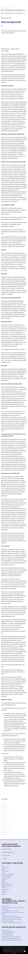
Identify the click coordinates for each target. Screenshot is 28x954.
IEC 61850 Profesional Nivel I (8, 931)
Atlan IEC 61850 (5, 871)
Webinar (3, 810)
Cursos (2, 804)
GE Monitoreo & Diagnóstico (8, 874)
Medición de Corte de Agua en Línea (9, 916)
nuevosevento (4, 818)
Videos (2, 834)
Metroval (4, 887)
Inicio (2, 13)
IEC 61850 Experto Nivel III (7, 935)
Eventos (3, 802)
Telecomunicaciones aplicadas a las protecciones (12, 940)
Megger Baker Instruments (7, 884)
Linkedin (5, 858)
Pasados (3, 820)
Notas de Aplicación (18, 13)
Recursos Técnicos (8, 13)
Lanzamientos (4, 816)
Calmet (3, 872)
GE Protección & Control (7, 876)
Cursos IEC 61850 (5, 930)
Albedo (3, 869)
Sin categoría (4, 832)
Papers (2, 830)
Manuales (3, 826)
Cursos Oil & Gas (5, 906)
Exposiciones (4, 806)
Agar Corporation (5, 867)
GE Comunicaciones (6, 877)
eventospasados (4, 812)
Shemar (3, 894)
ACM (3, 866)
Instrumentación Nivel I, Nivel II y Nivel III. (10, 911)
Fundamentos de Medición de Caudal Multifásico (12, 917)
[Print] (2, 26)
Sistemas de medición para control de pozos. (11, 919)
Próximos (3, 822)
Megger (3, 881)
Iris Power (4, 879)
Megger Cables (5, 882)
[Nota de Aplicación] (14, 18)
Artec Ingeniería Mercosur (18, 10)
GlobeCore (4, 893)
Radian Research (5, 889)
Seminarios (3, 808)
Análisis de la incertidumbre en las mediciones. (12, 922)
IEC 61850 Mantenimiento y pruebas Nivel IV (11, 937)
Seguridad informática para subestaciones (11, 938)
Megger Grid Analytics (6, 886)
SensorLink (4, 891)
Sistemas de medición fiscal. (8, 921)
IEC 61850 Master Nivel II (7, 933)
